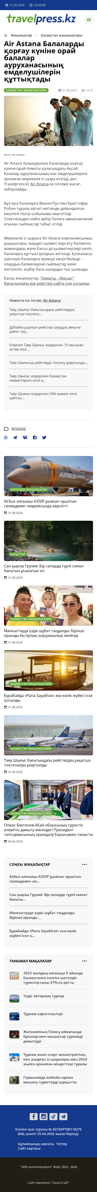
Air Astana (39, 184)
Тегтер (61, 1144)
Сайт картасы (29, 1148)
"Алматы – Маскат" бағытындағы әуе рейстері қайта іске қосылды (46, 281)
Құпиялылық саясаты (36, 1144)
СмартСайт (60, 1182)
